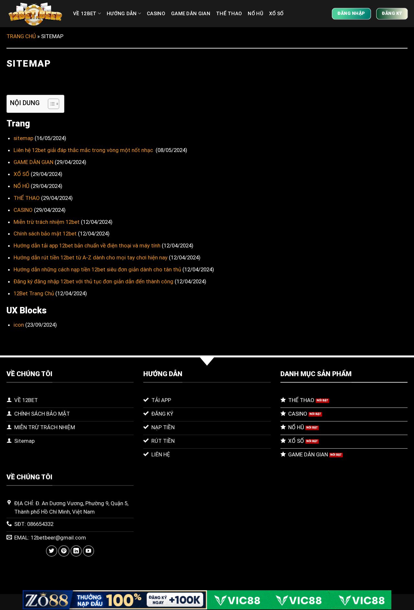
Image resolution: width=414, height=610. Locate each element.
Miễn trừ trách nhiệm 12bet (47, 222)
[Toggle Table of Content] (50, 103)
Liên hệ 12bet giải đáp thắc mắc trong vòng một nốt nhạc (84, 150)
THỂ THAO (229, 13)
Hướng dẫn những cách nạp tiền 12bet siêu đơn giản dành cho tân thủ (97, 269)
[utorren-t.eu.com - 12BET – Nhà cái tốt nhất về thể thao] (34, 13)
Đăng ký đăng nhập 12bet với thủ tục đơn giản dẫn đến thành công (93, 281)
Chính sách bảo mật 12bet (45, 233)
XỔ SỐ (276, 13)
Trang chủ (21, 36)
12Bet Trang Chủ (34, 293)
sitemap (23, 138)
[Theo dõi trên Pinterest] (64, 551)
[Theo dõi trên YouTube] (88, 551)
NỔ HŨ (255, 13)
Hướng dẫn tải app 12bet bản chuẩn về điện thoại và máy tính (87, 245)
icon (19, 324)
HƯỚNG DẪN (122, 13)
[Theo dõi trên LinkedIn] (76, 551)
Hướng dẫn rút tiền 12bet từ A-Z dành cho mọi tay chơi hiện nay (91, 257)
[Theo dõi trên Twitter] (51, 551)
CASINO (156, 13)
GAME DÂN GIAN (190, 13)
